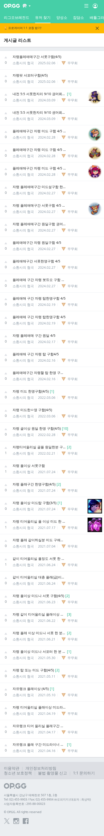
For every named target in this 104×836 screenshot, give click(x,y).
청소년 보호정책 (18, 773)
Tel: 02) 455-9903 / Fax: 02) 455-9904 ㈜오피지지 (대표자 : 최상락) (47, 799)
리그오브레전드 (16, 17)
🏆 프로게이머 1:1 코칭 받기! (22, 28)
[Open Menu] (95, 6)
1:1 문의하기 (84, 773)
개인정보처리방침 (40, 768)
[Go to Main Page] (12, 6)
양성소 (61, 17)
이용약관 (11, 768)
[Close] (97, 28)
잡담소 (78, 17)
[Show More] (27, 6)
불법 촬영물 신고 (52, 773)
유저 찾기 (43, 17)
